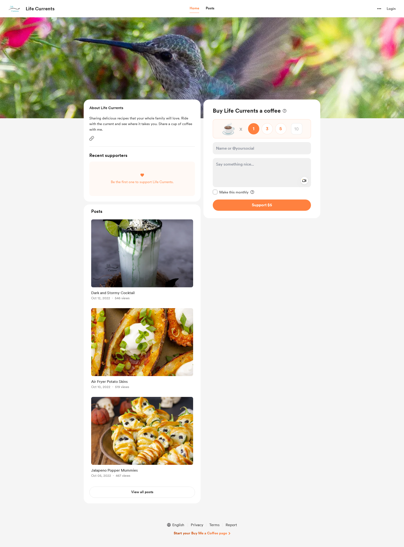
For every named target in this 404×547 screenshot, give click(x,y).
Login (391, 9)
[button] (194, 8)
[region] (261, 159)
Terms (214, 525)
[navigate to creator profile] (14, 9)
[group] (142, 260)
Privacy (197, 525)
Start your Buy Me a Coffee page (200, 533)
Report (231, 525)
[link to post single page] (142, 260)
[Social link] (91, 138)
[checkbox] (231, 192)
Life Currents (40, 8)
